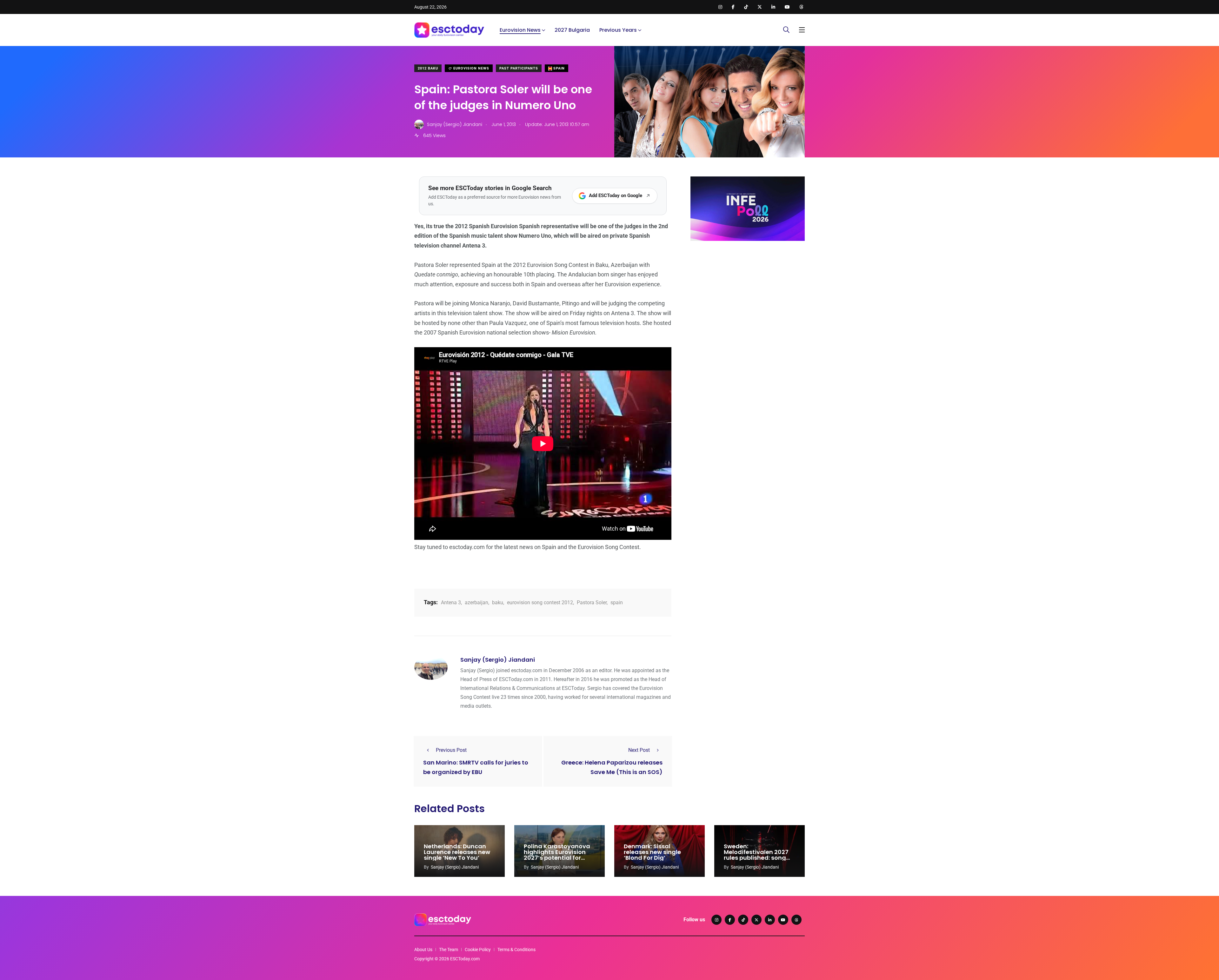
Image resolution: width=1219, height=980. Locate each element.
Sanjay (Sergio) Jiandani (497, 660)
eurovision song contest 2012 (540, 602)
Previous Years (618, 30)
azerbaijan (476, 602)
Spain (558, 68)
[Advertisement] (747, 294)
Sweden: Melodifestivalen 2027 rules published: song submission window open (756, 857)
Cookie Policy (478, 949)
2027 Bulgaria (572, 30)
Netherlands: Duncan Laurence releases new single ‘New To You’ (457, 852)
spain (616, 602)
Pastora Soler (592, 602)
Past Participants (518, 68)
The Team (448, 949)
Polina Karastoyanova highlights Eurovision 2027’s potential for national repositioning (557, 854)
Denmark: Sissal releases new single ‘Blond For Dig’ (652, 852)
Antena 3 (451, 602)
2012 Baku (428, 68)
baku (497, 602)
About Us (423, 949)
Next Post (639, 750)
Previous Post (451, 750)
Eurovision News (520, 30)
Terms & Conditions (516, 949)
